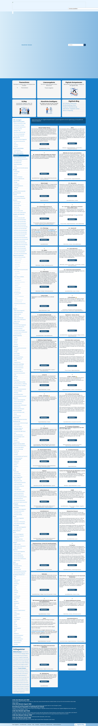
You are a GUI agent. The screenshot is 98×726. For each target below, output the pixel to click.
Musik (14, 657)
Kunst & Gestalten (23, 655)
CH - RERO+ (44, 250)
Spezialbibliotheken (43, 148)
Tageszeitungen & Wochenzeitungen (22, 684)
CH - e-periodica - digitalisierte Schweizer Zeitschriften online (72, 207)
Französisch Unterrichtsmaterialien (75, 309)
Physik (16, 653)
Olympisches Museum (72, 511)
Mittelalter (27, 662)
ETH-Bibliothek (51, 230)
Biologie (23, 653)
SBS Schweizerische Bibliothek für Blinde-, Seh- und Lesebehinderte (44, 601)
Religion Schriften (24, 664)
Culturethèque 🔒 (72, 297)
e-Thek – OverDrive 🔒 (44, 395)
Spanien (18, 686)
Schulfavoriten (14, 56)
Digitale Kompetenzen (20, 691)
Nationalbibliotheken (80, 223)
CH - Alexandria (72, 183)
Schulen (29, 724)
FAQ (33, 724)
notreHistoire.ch (44, 511)
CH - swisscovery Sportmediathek (72, 269)
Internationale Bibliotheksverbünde (39, 465)
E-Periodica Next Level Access (72, 340)
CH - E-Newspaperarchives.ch (44, 206)
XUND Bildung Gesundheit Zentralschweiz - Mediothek (44, 646)
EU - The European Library (44, 449)
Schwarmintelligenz (20, 688)
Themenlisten (14, 23)
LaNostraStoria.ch (44, 490)
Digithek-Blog (80, 724)
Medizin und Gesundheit (48, 669)
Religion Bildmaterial (17, 666)
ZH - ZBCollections (44, 673)
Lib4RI (72, 490)
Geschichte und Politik (72, 335)
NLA (77, 215)
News (14, 74)
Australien (22, 686)
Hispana (44, 470)
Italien (15, 686)
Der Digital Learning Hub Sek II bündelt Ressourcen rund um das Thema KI (49, 104)
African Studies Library (44, 127)
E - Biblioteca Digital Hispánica (44, 340)
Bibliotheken (17, 652)
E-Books (72, 389)
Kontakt (37, 724)
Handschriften (18, 677)
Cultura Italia (44, 295)
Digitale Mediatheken (22, 675)
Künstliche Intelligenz (49, 101)
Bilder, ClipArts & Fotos (50, 445)
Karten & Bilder (22, 662)
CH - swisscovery (44, 271)
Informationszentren (21, 689)
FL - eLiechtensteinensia (72, 449)
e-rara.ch (44, 374)
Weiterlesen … (44, 144)
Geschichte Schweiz (17, 664)
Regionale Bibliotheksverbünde (50, 178)
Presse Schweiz (22, 668)
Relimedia (44, 574)
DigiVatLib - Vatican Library (72, 315)
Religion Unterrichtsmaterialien (47, 594)
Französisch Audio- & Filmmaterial (67, 310)
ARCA (72, 127)
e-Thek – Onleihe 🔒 (72, 376)
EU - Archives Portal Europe (72, 394)
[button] (12, 12)
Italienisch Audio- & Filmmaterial (21, 673)
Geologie (17, 662)
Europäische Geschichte (23, 682)
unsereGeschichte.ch (72, 618)
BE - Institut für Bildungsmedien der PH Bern (44, 154)
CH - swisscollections (72, 248)
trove (44, 618)
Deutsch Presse (16, 669)
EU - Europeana (44, 428)
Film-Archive (15, 675)
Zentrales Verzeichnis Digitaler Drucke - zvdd (72, 645)
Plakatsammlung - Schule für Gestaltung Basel (44, 543)
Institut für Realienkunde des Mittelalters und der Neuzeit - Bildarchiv (72, 471)
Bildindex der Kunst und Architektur (72, 153)
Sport (17, 657)
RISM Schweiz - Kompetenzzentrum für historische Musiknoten (72, 576)
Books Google (44, 183)
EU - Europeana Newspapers (72, 426)
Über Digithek (15, 724)
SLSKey (14, 68)
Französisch (21, 659)
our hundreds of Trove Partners (43, 630)
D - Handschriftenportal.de (44, 315)
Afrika (14, 684)
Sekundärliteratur (22, 680)
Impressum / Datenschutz (46, 724)
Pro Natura (72, 545)
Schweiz (41, 178)
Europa (23, 677)
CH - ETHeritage (44, 228)
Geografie (21, 657)
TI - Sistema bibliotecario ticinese (72, 600)
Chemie (19, 653)
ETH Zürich (38, 231)
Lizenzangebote (14, 38)
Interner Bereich (57, 724)
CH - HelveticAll (72, 228)
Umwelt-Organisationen (76, 569)
